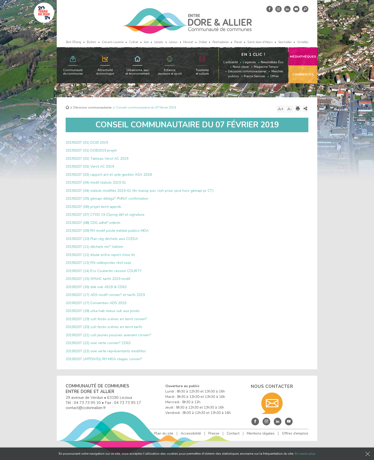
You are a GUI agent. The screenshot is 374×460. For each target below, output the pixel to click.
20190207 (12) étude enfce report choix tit (100, 254)
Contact (233, 433)
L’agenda (249, 62)
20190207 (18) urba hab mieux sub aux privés (103, 310)
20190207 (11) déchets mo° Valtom (94, 246)
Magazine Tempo (266, 67)
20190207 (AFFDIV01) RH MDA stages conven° (104, 359)
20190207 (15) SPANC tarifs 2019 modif (98, 278)
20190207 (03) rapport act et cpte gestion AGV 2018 (109, 174)
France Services (254, 76)
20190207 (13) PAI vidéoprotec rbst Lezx (98, 262)
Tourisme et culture (202, 72)
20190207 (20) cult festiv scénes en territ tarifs (104, 326)
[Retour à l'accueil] (67, 107)
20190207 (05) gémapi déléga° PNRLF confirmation (107, 198)
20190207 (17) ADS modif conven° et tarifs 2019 (105, 294)
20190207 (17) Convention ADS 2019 (96, 303)
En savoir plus (305, 453)
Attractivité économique (105, 72)
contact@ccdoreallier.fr (86, 407)
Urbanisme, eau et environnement (137, 72)
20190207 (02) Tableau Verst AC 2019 (97, 158)
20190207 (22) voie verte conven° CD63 (98, 343)
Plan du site (163, 433)
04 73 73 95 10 (87, 402)
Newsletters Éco (272, 62)
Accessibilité (191, 433)
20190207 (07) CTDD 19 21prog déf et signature (105, 214)
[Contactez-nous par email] (272, 403)
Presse (213, 433)
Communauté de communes (73, 72)
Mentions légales (261, 433)
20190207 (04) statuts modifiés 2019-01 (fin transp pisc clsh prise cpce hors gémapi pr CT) (139, 190)
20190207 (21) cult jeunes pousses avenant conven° (108, 335)
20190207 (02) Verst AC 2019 (90, 166)
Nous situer (241, 67)
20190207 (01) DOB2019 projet (91, 150)
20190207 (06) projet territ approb (93, 206)
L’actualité (230, 62)
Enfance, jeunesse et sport (170, 72)
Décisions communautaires (247, 71)
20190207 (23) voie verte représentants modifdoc (106, 351)
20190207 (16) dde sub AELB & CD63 (96, 287)
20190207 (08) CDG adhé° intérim (93, 222)
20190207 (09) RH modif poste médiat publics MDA (107, 230)
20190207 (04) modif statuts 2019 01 (96, 182)
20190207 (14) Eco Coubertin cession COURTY (104, 270)
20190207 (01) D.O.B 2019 (87, 142)
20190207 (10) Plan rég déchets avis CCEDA (102, 238)
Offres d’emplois (295, 433)
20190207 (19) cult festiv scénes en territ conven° (106, 319)
